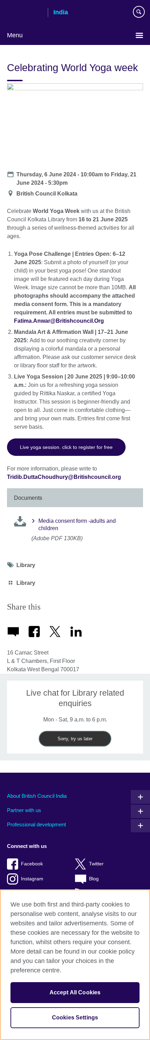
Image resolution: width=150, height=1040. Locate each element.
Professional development (36, 824)
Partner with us (24, 810)
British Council (25, 13)
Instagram (32, 878)
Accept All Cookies (75, 992)
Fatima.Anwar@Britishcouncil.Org (59, 321)
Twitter (96, 863)
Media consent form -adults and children (77, 524)
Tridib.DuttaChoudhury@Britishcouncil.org (64, 477)
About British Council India (37, 796)
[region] (75, 964)
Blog (94, 878)
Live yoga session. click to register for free (66, 447)
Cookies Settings (75, 1017)
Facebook (32, 863)
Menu (15, 35)
